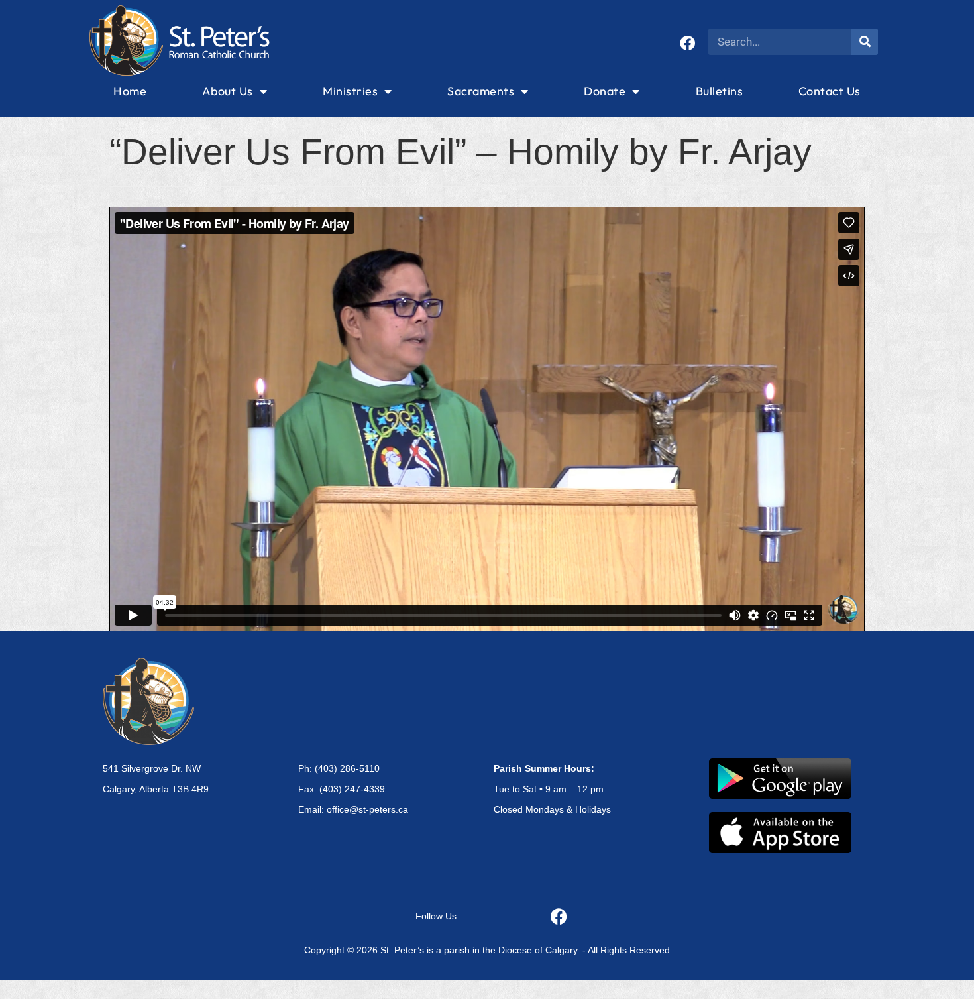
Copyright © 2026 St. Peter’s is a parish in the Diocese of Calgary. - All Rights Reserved (487, 950)
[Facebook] (687, 43)
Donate (604, 91)
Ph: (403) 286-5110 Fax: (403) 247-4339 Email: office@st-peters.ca (353, 789)
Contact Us (829, 91)
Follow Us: (437, 916)
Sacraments (480, 91)
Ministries (350, 91)
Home (129, 91)
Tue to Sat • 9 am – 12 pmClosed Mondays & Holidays (552, 789)
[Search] (864, 42)
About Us (227, 91)
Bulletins (719, 91)
